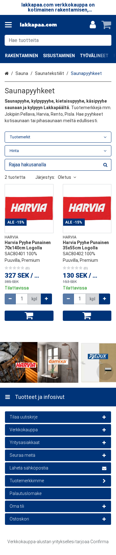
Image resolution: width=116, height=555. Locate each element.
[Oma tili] (93, 25)
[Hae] (105, 40)
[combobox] (58, 40)
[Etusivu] (38, 25)
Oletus (64, 177)
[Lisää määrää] (46, 299)
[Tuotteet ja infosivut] (10, 24)
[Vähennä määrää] (10, 299)
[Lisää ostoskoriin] (29, 316)
